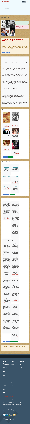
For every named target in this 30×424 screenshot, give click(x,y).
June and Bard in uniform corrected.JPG (15, 166)
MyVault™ (4, 371)
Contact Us (4, 392)
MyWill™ (4, 363)
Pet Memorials (5, 378)
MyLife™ (4, 375)
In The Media (5, 385)
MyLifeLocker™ (5, 368)
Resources (22, 361)
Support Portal (13, 382)
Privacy (21, 367)
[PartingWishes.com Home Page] (5, 1)
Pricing (12, 361)
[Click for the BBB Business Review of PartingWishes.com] (5, 415)
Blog (20, 363)
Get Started (24, 1)
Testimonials (5, 388)
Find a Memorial (22, 368)
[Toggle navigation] (27, 1)
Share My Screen (13, 388)
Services (4, 361)
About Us (4, 382)
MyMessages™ (5, 372)
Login (12, 385)
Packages (12, 364)
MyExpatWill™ (5, 367)
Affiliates (4, 389)
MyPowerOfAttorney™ (6, 364)
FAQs (20, 364)
